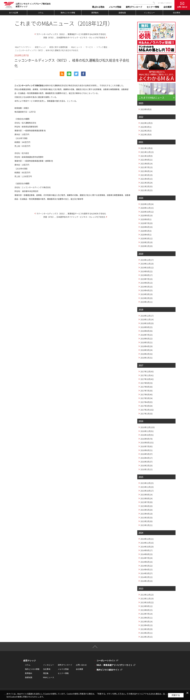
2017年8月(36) (146, 386)
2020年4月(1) (146, 234)
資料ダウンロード (65, 665)
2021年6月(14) (146, 171)
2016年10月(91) (147, 435)
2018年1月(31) (146, 357)
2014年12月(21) (147, 539)
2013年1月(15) (146, 636)
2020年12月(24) (147, 204)
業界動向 (95, 13)
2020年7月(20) (146, 223)
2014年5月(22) (146, 565)
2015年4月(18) (146, 513)
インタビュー (149, 13)
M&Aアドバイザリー (23, 47)
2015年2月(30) (146, 521)
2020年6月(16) (146, 227)
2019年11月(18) (147, 263)
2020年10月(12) (147, 211)
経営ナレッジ (40, 47)
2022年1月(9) (146, 134)
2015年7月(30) (146, 502)
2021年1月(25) (146, 190)
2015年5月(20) (146, 509)
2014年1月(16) (146, 581)
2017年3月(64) (146, 406)
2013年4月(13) (146, 625)
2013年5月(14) (146, 621)
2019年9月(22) (146, 271)
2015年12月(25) (147, 483)
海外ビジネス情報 (68, 13)
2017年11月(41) (147, 375)
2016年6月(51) (146, 450)
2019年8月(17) (146, 275)
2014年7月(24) (146, 558)
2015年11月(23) (147, 487)
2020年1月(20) (146, 246)
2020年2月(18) (146, 242)
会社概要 (79, 669)
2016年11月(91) (147, 431)
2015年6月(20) (146, 506)
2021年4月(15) (146, 178)
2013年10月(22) (147, 602)
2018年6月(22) (146, 338)
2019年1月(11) (146, 302)
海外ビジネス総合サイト (108, 670)
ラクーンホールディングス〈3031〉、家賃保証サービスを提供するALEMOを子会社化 (71, 34)
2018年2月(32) (146, 354)
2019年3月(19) (146, 294)
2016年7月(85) (146, 446)
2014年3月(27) (146, 573)
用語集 (45, 673)
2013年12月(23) (147, 594)
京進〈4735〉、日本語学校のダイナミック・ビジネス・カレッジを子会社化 (74, 37)
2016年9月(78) (146, 438)
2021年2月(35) (146, 186)
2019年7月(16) (146, 279)
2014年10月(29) (147, 546)
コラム (40, 13)
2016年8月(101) (147, 442)
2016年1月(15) (146, 469)
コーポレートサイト (165, 3)
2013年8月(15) (146, 610)
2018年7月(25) (146, 334)
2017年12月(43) (147, 371)
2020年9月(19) (146, 215)
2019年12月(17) (147, 260)
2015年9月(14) (146, 494)
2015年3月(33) (146, 517)
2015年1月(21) (146, 525)
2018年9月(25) (146, 327)
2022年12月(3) (146, 123)
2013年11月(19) (147, 598)
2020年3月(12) (146, 238)
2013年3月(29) (146, 629)
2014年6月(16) (146, 562)
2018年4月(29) (146, 346)
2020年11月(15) (147, 208)
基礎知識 (122, 13)
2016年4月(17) (146, 458)
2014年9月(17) (146, 550)
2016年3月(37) (146, 461)
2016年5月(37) (146, 454)
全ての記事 (13, 13)
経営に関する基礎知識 (58, 47)
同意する (176, 695)
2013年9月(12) (146, 606)
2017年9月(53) (146, 383)
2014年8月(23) (146, 554)
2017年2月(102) (147, 409)
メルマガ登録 (63, 669)
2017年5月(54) (146, 398)
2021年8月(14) (146, 163)
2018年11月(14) (147, 319)
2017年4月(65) (146, 402)
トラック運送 (101, 47)
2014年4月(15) (146, 569)
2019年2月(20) (146, 298)
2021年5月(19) (146, 175)
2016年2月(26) (146, 465)
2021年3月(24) (146, 182)
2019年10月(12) (147, 267)
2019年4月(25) (146, 290)
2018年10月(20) (147, 323)
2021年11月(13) (147, 152)
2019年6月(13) (146, 282)
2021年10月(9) (146, 156)
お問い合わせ (182, 7)
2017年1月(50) (146, 413)
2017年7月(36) (146, 390)
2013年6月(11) (146, 617)
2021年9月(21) (146, 159)
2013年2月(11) (146, 633)
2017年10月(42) (147, 379)
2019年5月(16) (146, 286)
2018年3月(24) (146, 350)
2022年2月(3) (146, 130)
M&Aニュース (76, 47)
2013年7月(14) (146, 613)
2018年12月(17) (147, 315)
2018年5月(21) (146, 342)
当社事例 (176, 13)
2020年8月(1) (146, 219)
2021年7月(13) (146, 167)
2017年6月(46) (146, 394)
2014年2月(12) (146, 577)
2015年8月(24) (146, 498)
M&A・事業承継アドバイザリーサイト (114, 665)
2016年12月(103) (147, 427)
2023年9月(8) (146, 109)
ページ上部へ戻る (95, 647)
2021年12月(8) (146, 148)
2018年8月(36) (146, 331)
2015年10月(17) (147, 490)
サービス (89, 47)
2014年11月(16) (147, 542)
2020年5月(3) (146, 231)
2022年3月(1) (146, 127)
